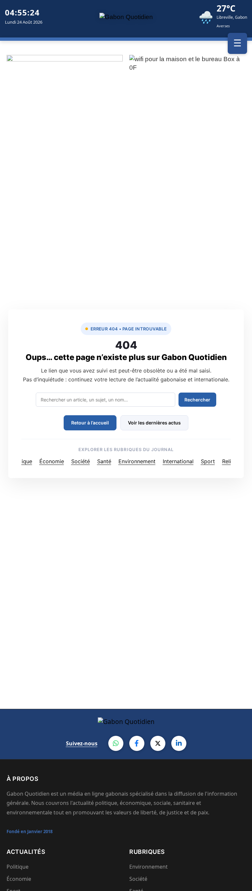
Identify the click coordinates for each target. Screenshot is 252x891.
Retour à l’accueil (90, 422)
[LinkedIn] (178, 743)
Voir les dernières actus (154, 422)
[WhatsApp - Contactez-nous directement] (115, 743)
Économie (51, 461)
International (178, 461)
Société (80, 461)
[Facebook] (136, 743)
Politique (21, 461)
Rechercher (197, 399)
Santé (104, 461)
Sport (208, 461)
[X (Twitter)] (157, 743)
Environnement (137, 461)
